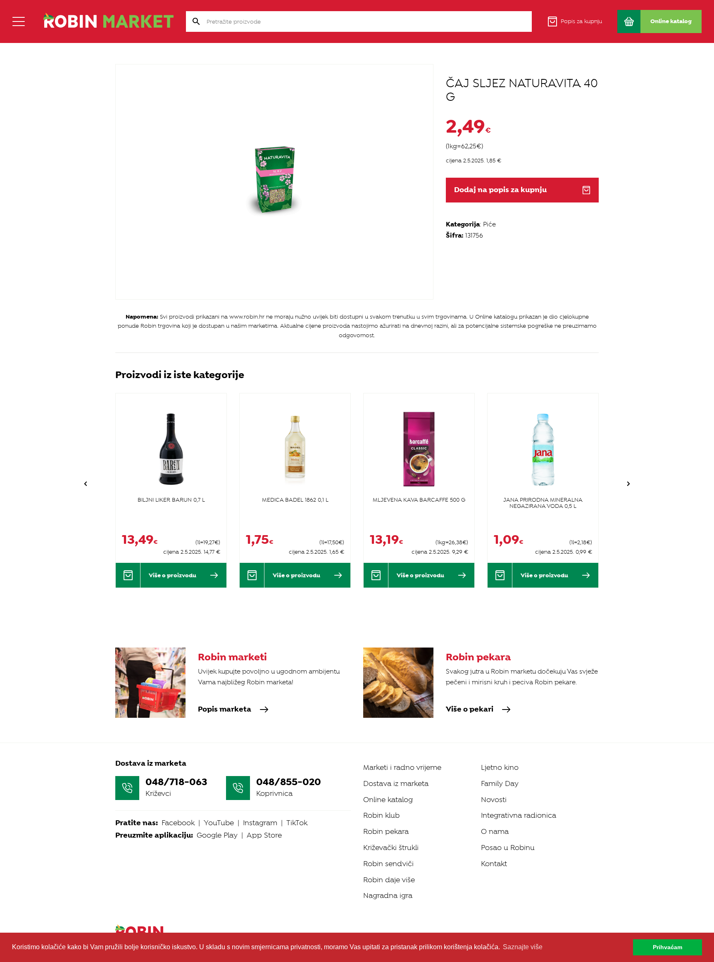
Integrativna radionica (518, 815)
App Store (264, 835)
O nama (495, 831)
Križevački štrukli (391, 847)
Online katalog (388, 799)
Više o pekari (469, 709)
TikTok (296, 823)
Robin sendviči (388, 864)
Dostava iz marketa (395, 783)
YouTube (219, 823)
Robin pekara (386, 831)
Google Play (217, 835)
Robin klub (381, 815)
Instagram (260, 823)
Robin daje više (389, 880)
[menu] (18, 21)
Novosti (494, 799)
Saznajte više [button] (523, 946)
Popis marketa (224, 709)
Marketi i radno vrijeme (402, 767)
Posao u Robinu (508, 847)
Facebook (178, 823)
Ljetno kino (500, 767)
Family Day (500, 783)
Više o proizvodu (172, 575)
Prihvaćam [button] (667, 947)
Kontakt (494, 864)
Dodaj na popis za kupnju (500, 190)
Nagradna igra (387, 895)
